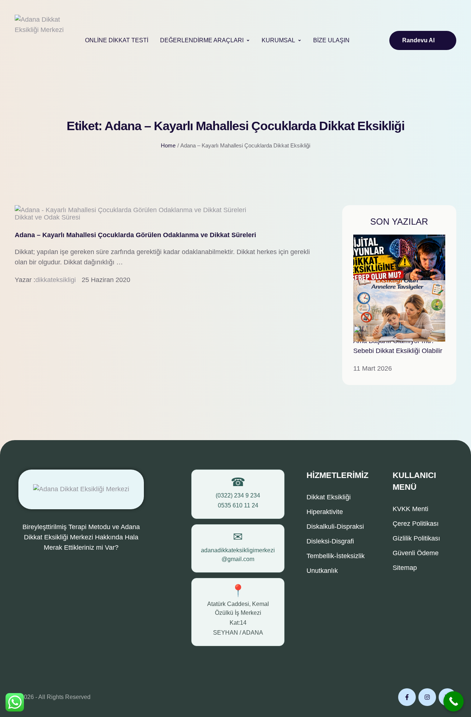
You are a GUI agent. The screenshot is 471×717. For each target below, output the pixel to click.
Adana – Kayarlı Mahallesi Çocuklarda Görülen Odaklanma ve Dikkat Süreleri (135, 235)
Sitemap (405, 567)
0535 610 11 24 (238, 505)
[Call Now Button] (453, 701)
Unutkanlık (322, 570)
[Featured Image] (130, 210)
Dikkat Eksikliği (329, 497)
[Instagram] (427, 697)
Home (168, 145)
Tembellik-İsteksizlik (336, 556)
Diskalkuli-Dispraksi (335, 526)
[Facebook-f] (407, 697)
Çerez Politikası (416, 523)
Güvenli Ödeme (416, 553)
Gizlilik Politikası (416, 538)
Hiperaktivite (325, 512)
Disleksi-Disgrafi (330, 541)
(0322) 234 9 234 (238, 495)
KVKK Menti (410, 509)
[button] (248, 40)
